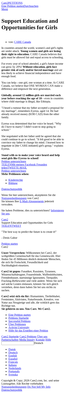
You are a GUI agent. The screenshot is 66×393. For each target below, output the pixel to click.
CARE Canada (22, 41)
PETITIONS (15, 2)
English (12, 355)
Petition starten (9, 243)
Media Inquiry (27, 339)
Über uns (42, 336)
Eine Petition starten (12, 6)
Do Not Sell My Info (39, 386)
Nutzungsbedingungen (14, 198)
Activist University (18, 327)
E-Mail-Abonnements (32, 201)
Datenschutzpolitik (11, 189)
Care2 (4, 2)
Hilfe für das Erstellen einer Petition (28, 330)
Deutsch (38, 343)
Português (14, 371)
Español (12, 358)
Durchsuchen (31, 6)
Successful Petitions (19, 321)
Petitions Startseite (18, 317)
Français (13, 361)
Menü (4, 9)
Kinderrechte (15, 179)
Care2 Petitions (28, 336)
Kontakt (40, 339)
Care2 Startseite (10, 336)
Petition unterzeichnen (13, 161)
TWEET (12, 167)
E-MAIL (22, 167)
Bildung (12, 183)
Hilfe (48, 339)
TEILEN (6, 225)
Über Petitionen (17, 324)
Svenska (13, 374)
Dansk (12, 349)
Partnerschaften (9, 339)
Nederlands (14, 368)
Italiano (12, 365)
